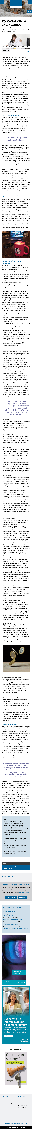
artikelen (5, 50)
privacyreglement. (24, 892)
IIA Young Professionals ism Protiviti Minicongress (15, 928)
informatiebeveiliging (21, 47)
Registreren (11, 897)
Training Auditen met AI (9, 911)
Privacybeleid (21, 1103)
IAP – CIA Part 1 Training (9, 915)
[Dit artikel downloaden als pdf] (28, 863)
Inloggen (22, 897)
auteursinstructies (7, 868)
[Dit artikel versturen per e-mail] (25, 863)
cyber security (8, 47)
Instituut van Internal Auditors (16, 7)
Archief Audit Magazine (24, 1101)
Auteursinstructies (22, 1107)
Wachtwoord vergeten (8, 1103)
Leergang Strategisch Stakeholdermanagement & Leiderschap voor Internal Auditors (15, 923)
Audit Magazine (16, 3)
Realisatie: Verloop (19, 1127)
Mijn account (5, 1101)
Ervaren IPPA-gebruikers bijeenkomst (12, 919)
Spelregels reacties (23, 1105)
